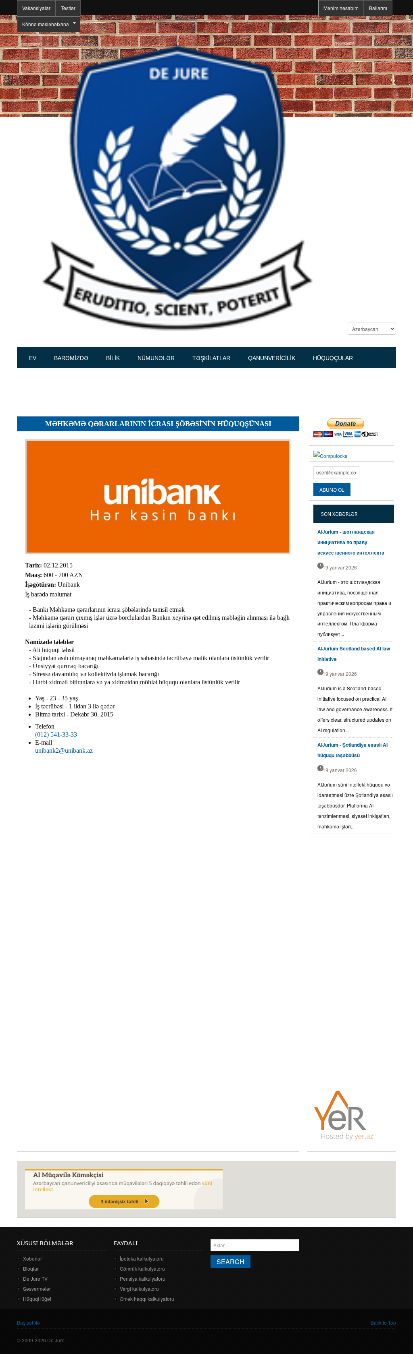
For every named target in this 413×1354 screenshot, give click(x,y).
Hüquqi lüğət (37, 1298)
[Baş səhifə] (176, 187)
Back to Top (383, 1322)
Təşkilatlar (211, 358)
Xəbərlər (32, 1258)
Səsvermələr (37, 1288)
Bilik (113, 358)
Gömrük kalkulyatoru (142, 1268)
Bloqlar (31, 1268)
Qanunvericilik (271, 358)
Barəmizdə (71, 358)
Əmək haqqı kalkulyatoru (147, 1298)
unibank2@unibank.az (64, 750)
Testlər (68, 7)
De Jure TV (35, 1278)
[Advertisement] (164, 389)
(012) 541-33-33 (56, 734)
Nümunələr (156, 358)
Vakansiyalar (36, 7)
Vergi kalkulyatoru (139, 1288)
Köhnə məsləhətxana (43, 24)
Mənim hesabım (341, 7)
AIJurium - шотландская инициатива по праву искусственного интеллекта (350, 542)
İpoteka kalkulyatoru (142, 1258)
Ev (32, 358)
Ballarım (378, 7)
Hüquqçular (333, 358)
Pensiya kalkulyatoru (142, 1278)
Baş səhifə (28, 1322)
